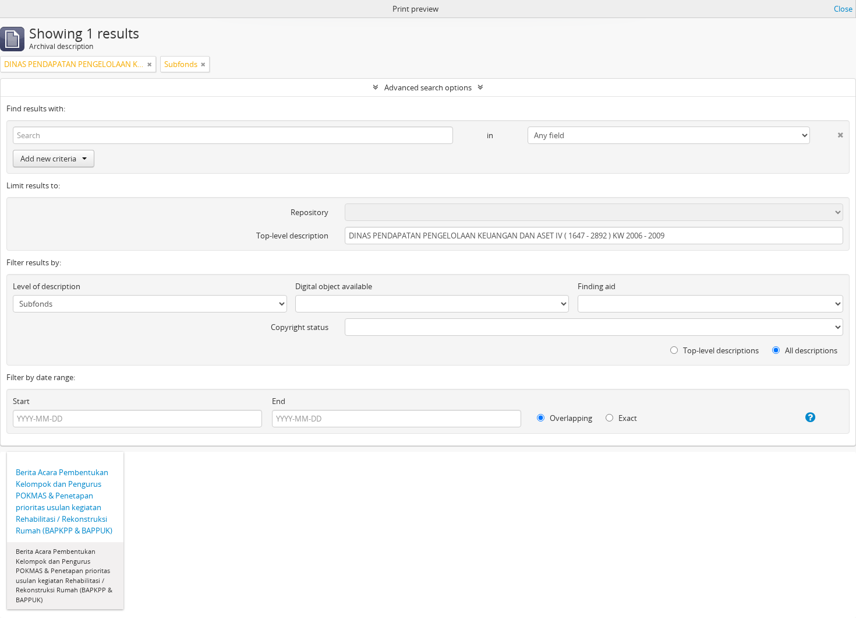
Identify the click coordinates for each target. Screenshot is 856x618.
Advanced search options (428, 87)
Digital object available (333, 286)
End (278, 401)
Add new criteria (48, 158)
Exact (627, 418)
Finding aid (597, 286)
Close (843, 8)
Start (21, 401)
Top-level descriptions (720, 350)
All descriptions (810, 350)
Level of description (46, 286)
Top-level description (292, 235)
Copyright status (299, 327)
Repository (309, 212)
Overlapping (570, 418)
